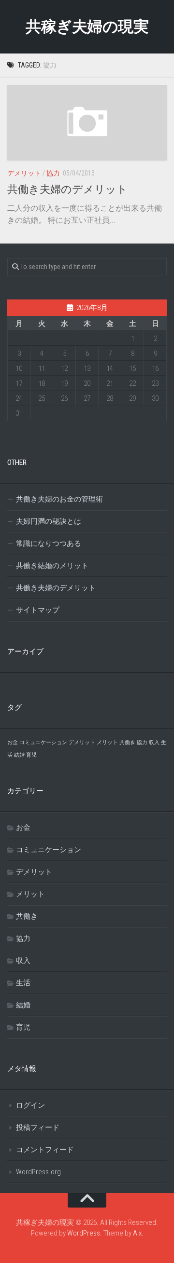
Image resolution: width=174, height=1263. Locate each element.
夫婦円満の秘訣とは (48, 521)
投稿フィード (37, 1127)
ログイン (30, 1105)
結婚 (19, 755)
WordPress (83, 1233)
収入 (154, 742)
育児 (31, 755)
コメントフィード (45, 1149)
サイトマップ (37, 610)
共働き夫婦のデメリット (67, 189)
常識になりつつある (48, 543)
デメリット (24, 173)
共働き (127, 742)
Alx (137, 1233)
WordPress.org (38, 1172)
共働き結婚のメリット (52, 565)
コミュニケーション (43, 742)
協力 (53, 173)
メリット (107, 742)
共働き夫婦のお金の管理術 (59, 499)
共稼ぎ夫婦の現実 (87, 26)
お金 (12, 742)
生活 (23, 982)
